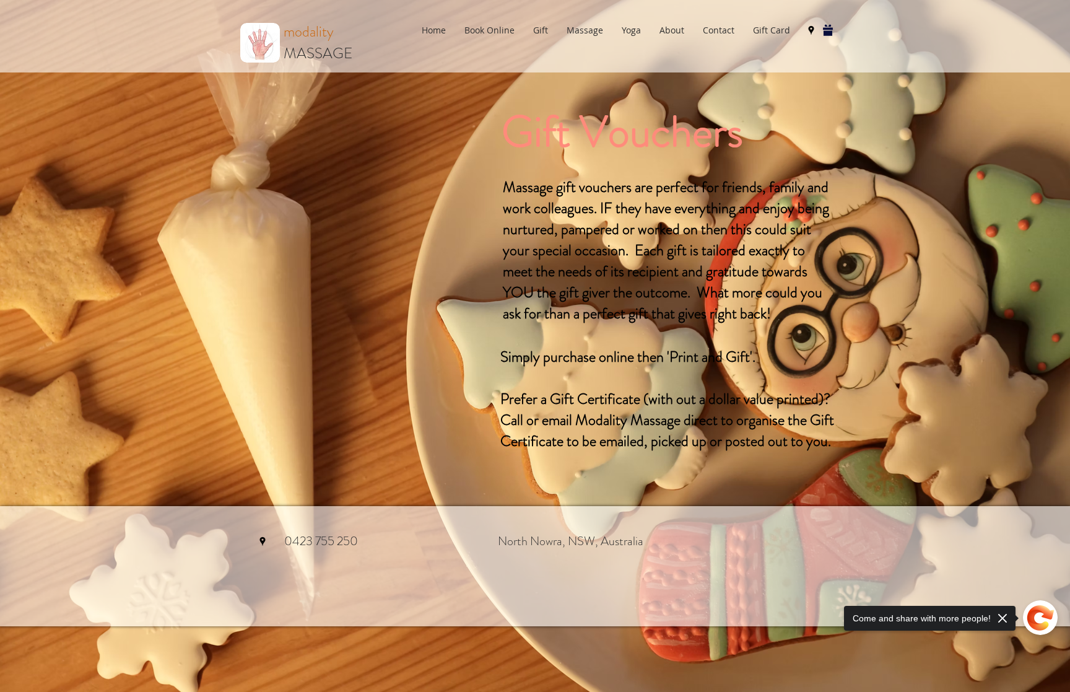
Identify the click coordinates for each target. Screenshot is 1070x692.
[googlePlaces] (811, 30)
